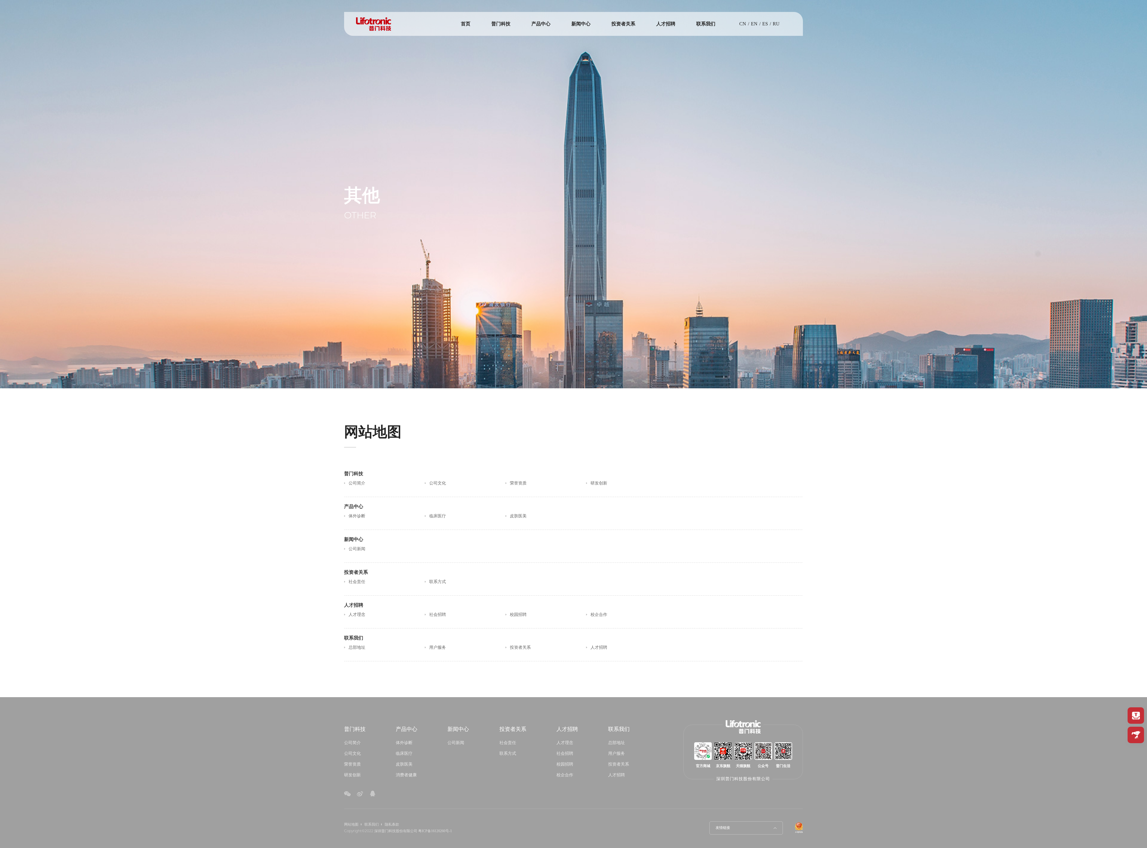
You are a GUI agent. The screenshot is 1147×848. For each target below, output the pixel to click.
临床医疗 (404, 753)
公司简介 (352, 742)
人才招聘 (665, 24)
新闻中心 (581, 24)
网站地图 (351, 824)
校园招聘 (564, 764)
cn (742, 23)
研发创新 (352, 775)
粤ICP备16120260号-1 (435, 831)
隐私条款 (392, 824)
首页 (465, 24)
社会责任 (507, 742)
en (754, 23)
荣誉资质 (352, 764)
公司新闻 (455, 742)
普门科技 (500, 24)
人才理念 (564, 742)
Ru (776, 23)
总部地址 (616, 742)
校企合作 (564, 775)
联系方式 (507, 753)
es (765, 23)
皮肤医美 (404, 764)
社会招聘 (564, 753)
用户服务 (616, 753)
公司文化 (352, 753)
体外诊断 (404, 742)
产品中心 (541, 24)
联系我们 (705, 24)
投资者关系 (623, 24)
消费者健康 (406, 775)
